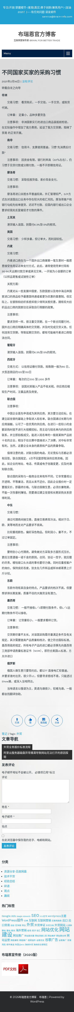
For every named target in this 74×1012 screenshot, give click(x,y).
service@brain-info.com (57, 16)
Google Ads (9, 916)
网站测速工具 (41, 936)
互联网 (33, 920)
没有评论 (27, 81)
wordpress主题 (57, 916)
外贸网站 (60, 925)
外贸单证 (39, 925)
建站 (8, 930)
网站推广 (18, 935)
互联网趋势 (57, 921)
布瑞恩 (43, 997)
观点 (7, 891)
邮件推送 (10, 944)
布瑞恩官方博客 (37, 34)
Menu (7, 53)
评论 (4, 777)
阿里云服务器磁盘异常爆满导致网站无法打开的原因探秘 (36, 754)
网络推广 (23, 940)
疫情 (29, 930)
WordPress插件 (12, 920)
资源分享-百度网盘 (15, 871)
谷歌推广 (63, 940)
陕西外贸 (29, 944)
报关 (13, 930)
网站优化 (50, 929)
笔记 (4, 733)
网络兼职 (14, 940)
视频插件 (32, 940)
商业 (24, 925)
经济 (34, 930)
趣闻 (7, 895)
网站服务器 (29, 936)
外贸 (19, 733)
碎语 (7, 886)
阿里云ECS (19, 944)
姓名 (5, 807)
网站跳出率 (61, 936)
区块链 (18, 925)
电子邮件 (8, 816)
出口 (65, 920)
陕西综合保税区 (41, 944)
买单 (26, 921)
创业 (13, 925)
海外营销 (21, 930)
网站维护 (52, 936)
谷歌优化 (40, 940)
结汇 (39, 930)
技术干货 (9, 876)
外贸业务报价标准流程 (17, 747)
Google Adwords (24, 916)
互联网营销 (44, 920)
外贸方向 (50, 925)
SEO (35, 915)
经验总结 (9, 881)
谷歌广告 (51, 940)
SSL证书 (43, 916)
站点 (4, 826)
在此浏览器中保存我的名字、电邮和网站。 (27, 840)
